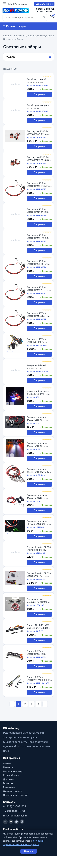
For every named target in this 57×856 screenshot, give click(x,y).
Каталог (18, 35)
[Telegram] (5, 821)
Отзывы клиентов (12, 791)
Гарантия (8, 783)
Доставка (8, 779)
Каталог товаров (14, 26)
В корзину (39, 94)
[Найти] (43, 17)
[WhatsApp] (16, 821)
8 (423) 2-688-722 (45, 9)
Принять (28, 851)
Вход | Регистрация (17, 4)
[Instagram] (22, 821)
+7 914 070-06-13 (45, 11)
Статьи (7, 763)
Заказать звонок (44, 4)
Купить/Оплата (11, 775)
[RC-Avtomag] (16, 10)
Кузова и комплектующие (38, 35)
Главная (7, 35)
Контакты (8, 767)
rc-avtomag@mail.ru (15, 815)
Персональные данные (15, 795)
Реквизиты (9, 787)
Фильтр (28, 56)
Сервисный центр (12, 771)
